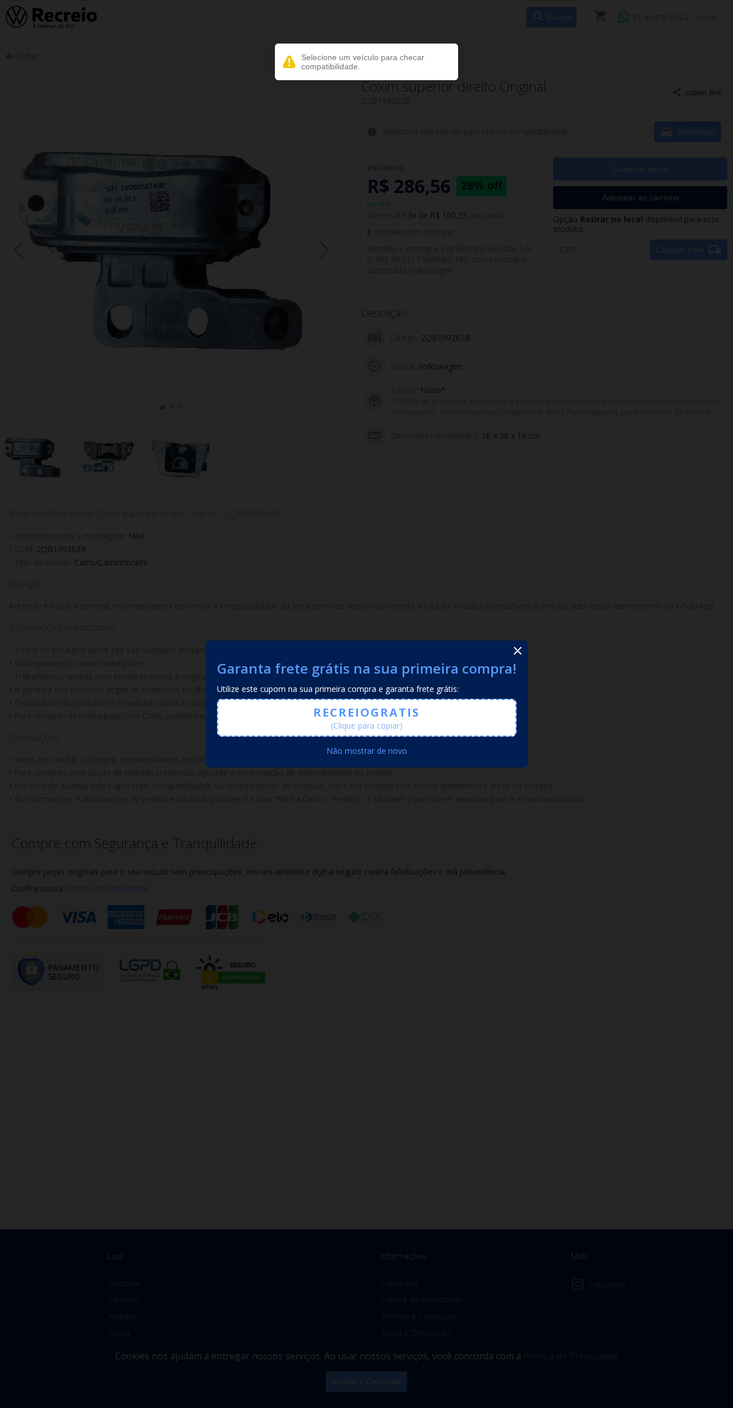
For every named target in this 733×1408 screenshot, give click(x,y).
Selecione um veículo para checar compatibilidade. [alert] (362, 62)
